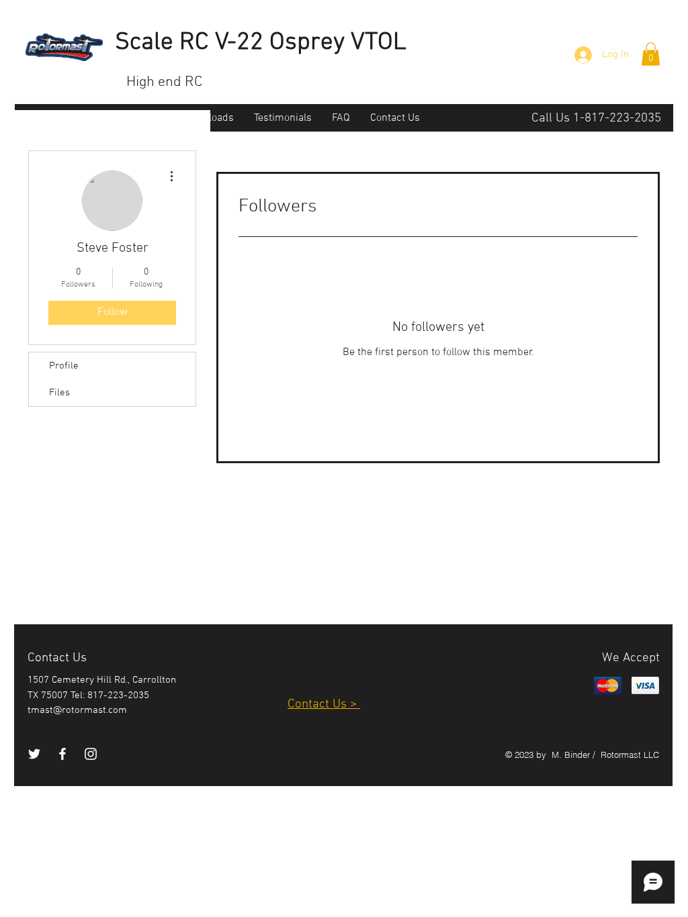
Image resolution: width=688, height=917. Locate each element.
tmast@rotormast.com (77, 710)
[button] (650, 54)
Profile (64, 366)
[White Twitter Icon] (34, 754)
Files (59, 393)
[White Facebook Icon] (62, 754)
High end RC (164, 82)
